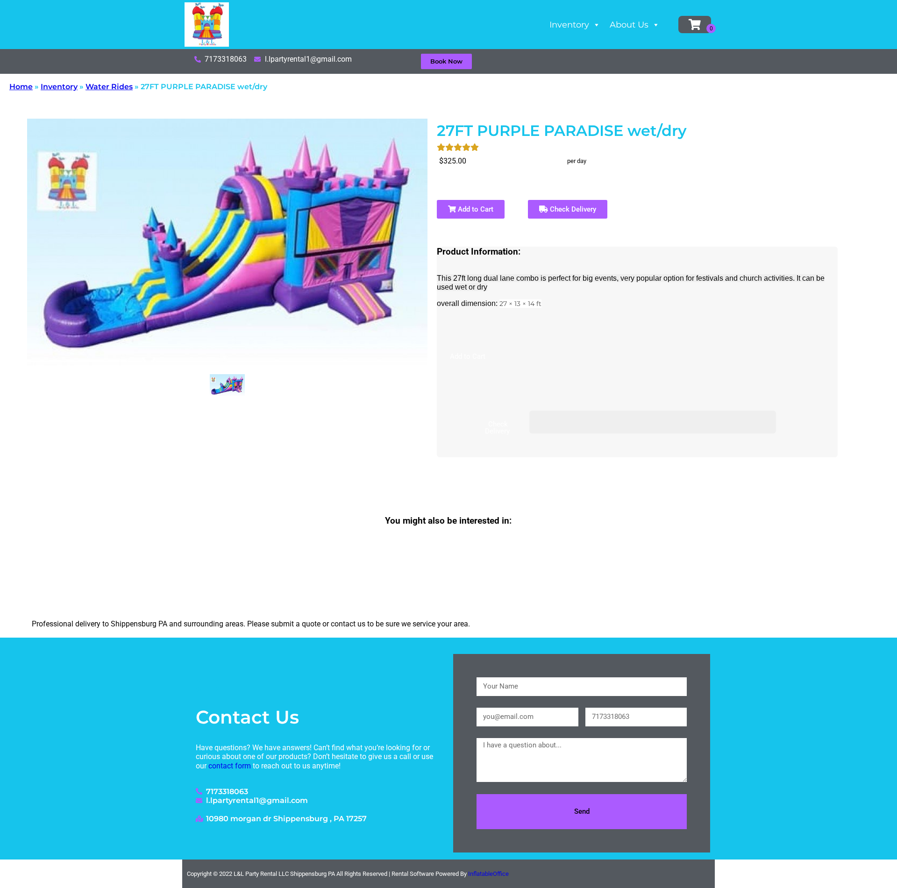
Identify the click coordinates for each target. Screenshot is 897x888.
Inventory (569, 25)
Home (21, 86)
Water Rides (109, 86)
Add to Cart (474, 209)
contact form (229, 765)
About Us (629, 25)
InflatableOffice (488, 873)
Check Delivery (572, 209)
